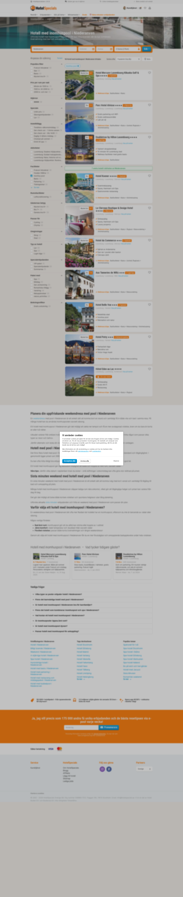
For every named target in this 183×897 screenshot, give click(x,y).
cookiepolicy (96, 451)
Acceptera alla (69, 461)
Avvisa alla (84, 461)
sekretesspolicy (83, 451)
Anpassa (116, 461)
